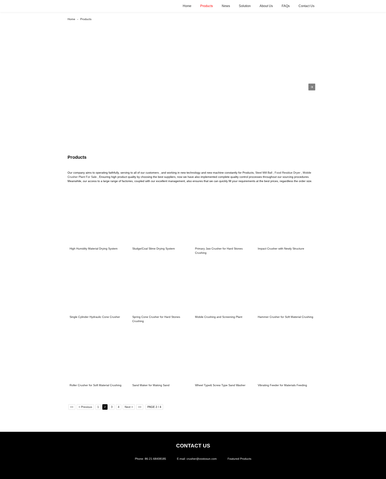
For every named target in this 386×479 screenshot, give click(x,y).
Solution (245, 6)
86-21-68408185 (155, 458)
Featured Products (239, 458)
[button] (311, 87)
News (226, 6)
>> (139, 406)
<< (71, 406)
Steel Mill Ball (263, 172)
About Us (266, 6)
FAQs (286, 6)
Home (187, 6)
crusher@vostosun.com (202, 458)
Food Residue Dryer (287, 172)
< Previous (85, 406)
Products (206, 6)
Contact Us (306, 6)
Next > (129, 406)
